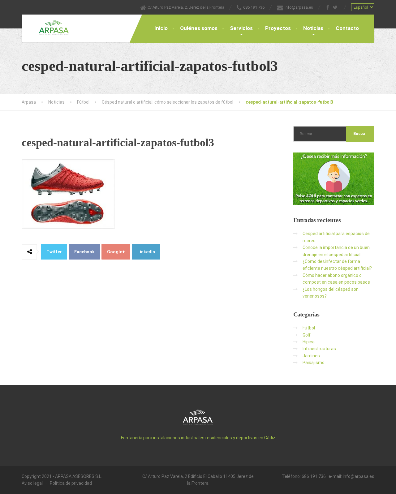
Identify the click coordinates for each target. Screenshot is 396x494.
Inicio (161, 28)
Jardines (311, 355)
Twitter (54, 251)
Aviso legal (32, 483)
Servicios (241, 28)
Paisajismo (314, 362)
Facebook (84, 251)
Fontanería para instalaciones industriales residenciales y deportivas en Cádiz (198, 437)
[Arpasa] (49, 25)
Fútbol (309, 327)
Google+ (116, 251)
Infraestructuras (319, 348)
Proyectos (278, 28)
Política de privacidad (71, 483)
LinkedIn (146, 251)
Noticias (313, 28)
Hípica (309, 341)
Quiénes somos (198, 28)
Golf (307, 335)
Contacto (347, 28)
